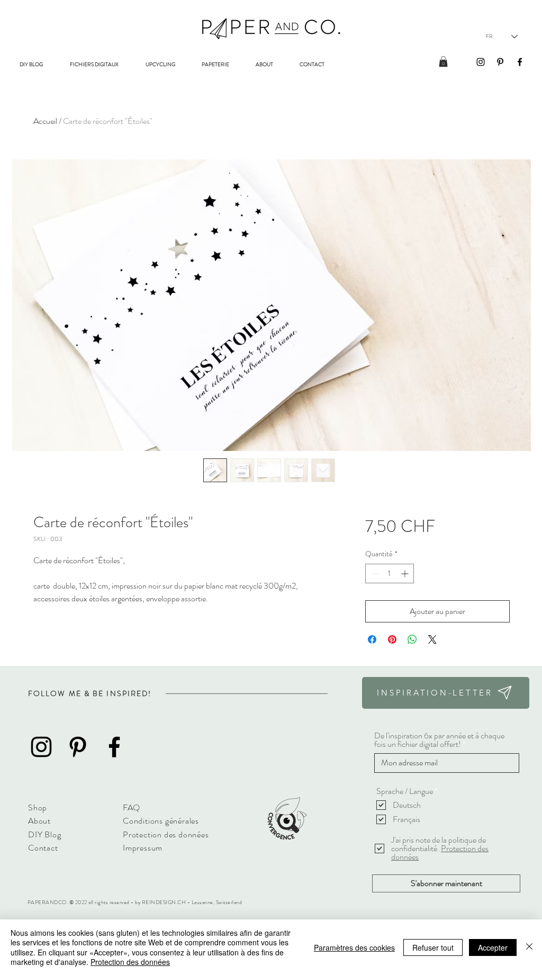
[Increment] (405, 573)
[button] (443, 61)
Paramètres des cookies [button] (354, 947)
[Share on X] (432, 639)
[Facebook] (519, 62)
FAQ (131, 807)
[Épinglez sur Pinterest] (392, 639)
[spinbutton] (389, 573)
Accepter (493, 947)
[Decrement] (373, 573)
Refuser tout (433, 947)
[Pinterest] (500, 62)
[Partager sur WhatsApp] (412, 639)
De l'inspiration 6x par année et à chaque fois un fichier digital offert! (439, 740)
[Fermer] (529, 947)
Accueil (45, 121)
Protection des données (130, 961)
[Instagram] (480, 62)
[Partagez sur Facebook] (372, 639)
